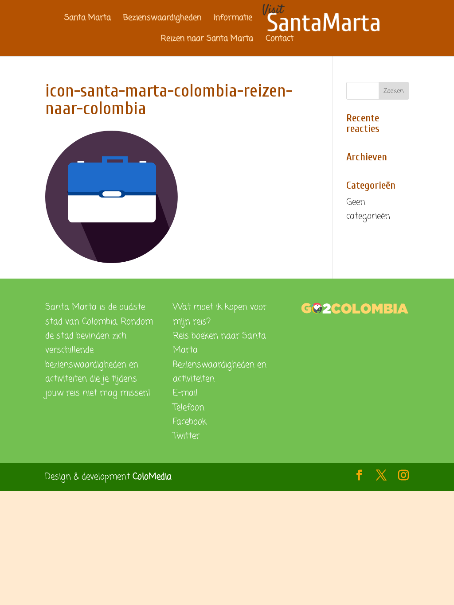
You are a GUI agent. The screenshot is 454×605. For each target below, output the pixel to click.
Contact (280, 40)
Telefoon (188, 407)
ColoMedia (152, 476)
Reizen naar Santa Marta (207, 40)
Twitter (186, 436)
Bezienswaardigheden (162, 19)
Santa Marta (87, 19)
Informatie (233, 19)
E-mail (185, 393)
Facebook (190, 421)
